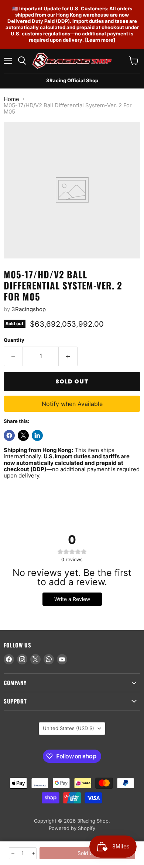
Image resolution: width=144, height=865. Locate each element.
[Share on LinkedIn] (37, 435)
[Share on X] (23, 435)
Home (11, 99)
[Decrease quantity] (12, 853)
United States (68, 728)
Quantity (14, 340)
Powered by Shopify (72, 828)
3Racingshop (28, 309)
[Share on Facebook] (9, 435)
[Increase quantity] (33, 853)
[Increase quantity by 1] (68, 356)
